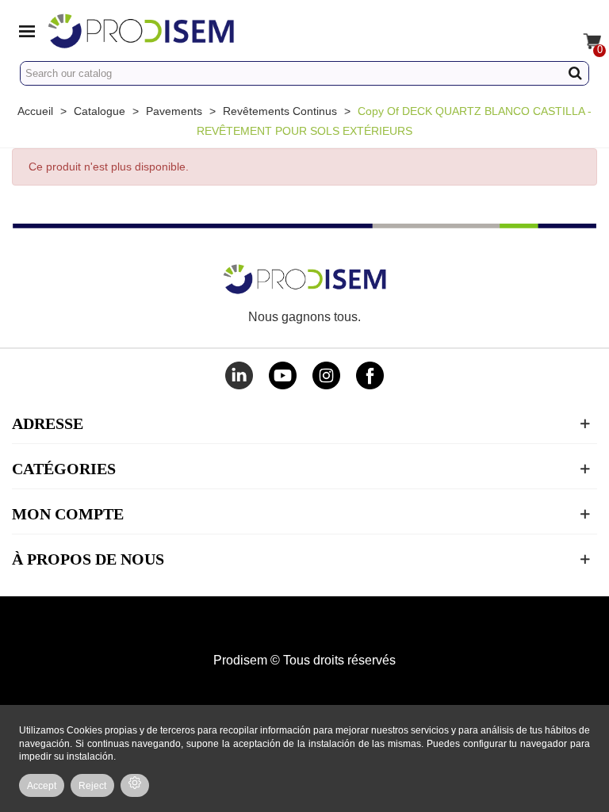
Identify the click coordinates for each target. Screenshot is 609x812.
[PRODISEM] (188, 30)
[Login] (552, 30)
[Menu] (27, 30)
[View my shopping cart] (582, 30)
